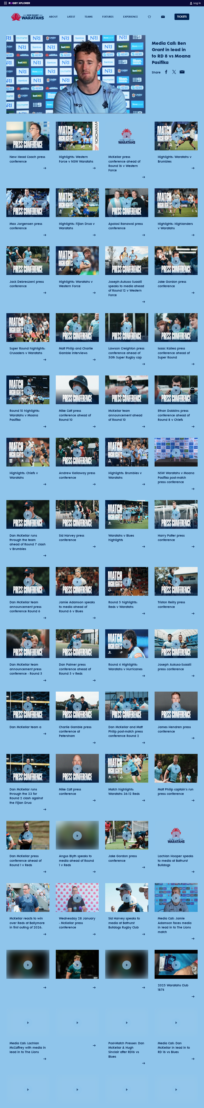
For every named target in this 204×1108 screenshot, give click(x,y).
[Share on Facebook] (166, 71)
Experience (130, 16)
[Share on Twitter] (174, 71)
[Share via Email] (182, 71)
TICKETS (182, 16)
